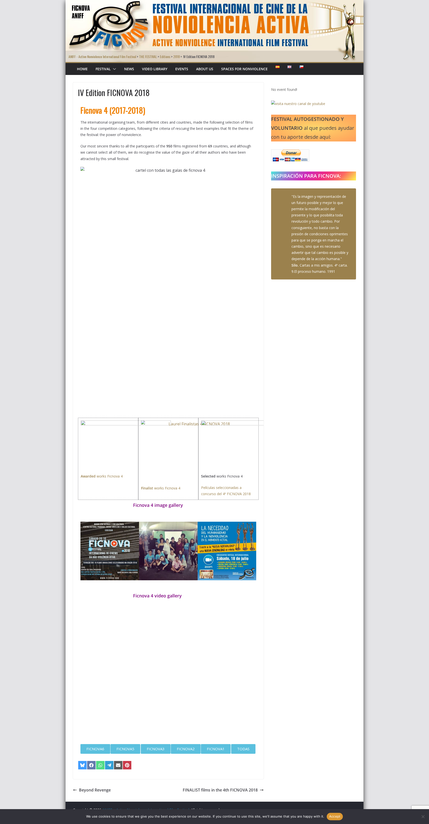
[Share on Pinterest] (127, 765)
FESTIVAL (103, 69)
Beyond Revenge (95, 790)
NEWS (129, 69)
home (82, 69)
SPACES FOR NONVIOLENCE (244, 69)
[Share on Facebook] (91, 765)
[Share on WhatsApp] (100, 765)
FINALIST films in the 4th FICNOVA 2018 (220, 790)
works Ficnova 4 (102, 476)
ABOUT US (204, 69)
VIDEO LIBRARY (154, 69)
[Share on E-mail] (118, 765)
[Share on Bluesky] (82, 765)
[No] (422, 816)
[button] (113, 69)
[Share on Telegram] (109, 765)
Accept (335, 816)
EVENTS (181, 69)
